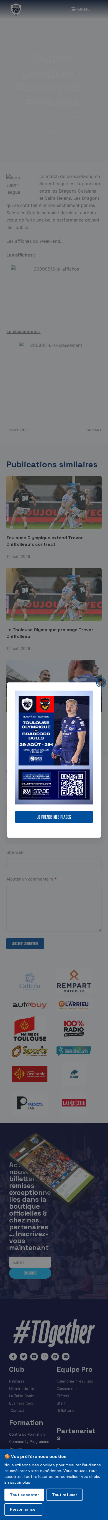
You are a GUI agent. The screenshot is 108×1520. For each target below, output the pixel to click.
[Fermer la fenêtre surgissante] (101, 682)
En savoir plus (17, 1482)
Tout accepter (24, 1494)
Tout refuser (64, 1494)
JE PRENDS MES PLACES (54, 817)
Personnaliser (23, 1509)
